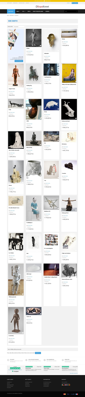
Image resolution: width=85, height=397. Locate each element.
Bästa (29, 11)
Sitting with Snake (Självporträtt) (69, 84)
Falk (27, 253)
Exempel (47, 11)
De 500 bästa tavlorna (47, 382)
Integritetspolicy (46, 384)
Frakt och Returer (10, 386)
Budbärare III (47, 211)
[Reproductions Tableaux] (65, 384)
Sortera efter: (10, 26)
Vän (45, 180)
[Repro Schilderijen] (66, 384)
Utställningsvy (29, 222)
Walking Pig (29, 85)
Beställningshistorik (28, 382)
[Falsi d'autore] (62, 384)
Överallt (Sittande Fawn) (14, 207)
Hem (8, 15)
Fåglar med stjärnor (66, 253)
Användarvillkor (46, 386)
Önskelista (27, 383)
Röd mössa (64, 144)
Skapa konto (27, 386)
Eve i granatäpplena (48, 248)
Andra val (28, 316)
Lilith (27, 120)
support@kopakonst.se (66, 383)
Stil (23, 11)
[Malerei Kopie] (63, 384)
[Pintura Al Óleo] (69, 384)
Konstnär (10, 11)
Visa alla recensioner (74, 373)
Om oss (8, 383)
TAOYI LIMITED (64, 382)
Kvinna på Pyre (65, 212)
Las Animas (11, 252)
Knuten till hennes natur (67, 279)
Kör (45, 143)
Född (10, 109)
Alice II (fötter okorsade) (14, 150)
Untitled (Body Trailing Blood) (50, 277)
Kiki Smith (30, 51)
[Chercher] (77, 11)
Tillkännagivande (12, 296)
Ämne (17, 11)
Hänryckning (29, 147)
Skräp (45, 111)
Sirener (10, 185)
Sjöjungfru (46, 53)
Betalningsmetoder (10, 384)
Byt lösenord (27, 384)
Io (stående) (11, 335)
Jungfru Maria (12, 88)
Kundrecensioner (46, 383)
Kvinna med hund (66, 121)
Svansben (64, 173)
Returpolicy (9, 387)
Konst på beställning (38, 11)
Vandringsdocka (47, 77)
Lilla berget (28, 273)
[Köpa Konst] (68, 384)
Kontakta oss (9, 382)
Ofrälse (27, 48)
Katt (27, 177)
